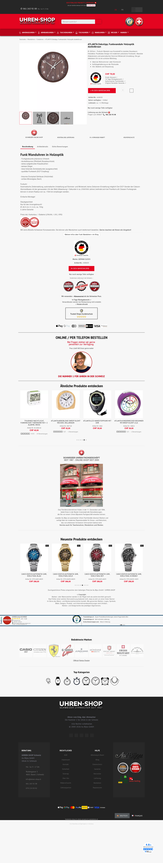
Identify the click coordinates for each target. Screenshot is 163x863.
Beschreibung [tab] (27, 146)
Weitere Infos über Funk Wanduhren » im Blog (81, 234)
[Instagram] (81, 735)
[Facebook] (76, 735)
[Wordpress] (71, 735)
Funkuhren (40, 39)
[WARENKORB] (138, 9)
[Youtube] (92, 735)
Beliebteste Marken (81, 639)
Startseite (22, 39)
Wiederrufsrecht (82, 304)
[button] (21, 77)
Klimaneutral (78, 296)
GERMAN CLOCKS (84, 259)
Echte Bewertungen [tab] (60, 146)
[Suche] (98, 21)
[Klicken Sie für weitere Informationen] (81, 617)
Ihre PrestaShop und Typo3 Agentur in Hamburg (81, 824)
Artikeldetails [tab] (42, 146)
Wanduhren (31, 39)
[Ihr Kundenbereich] (128, 9)
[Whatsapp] (86, 735)
